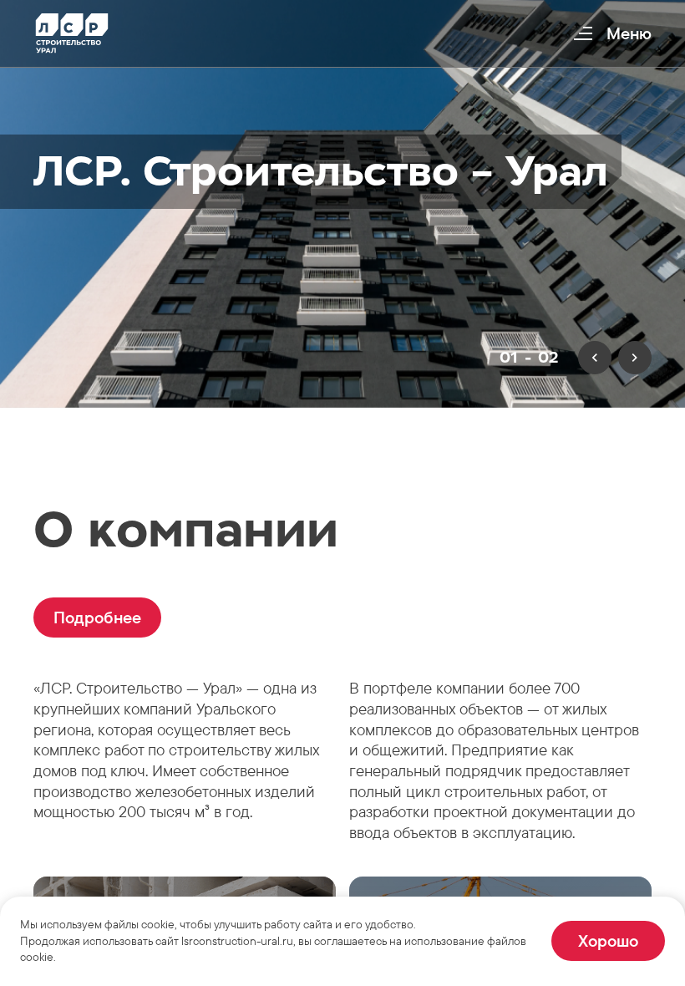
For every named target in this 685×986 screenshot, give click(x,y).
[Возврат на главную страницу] (71, 33)
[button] (97, 617)
